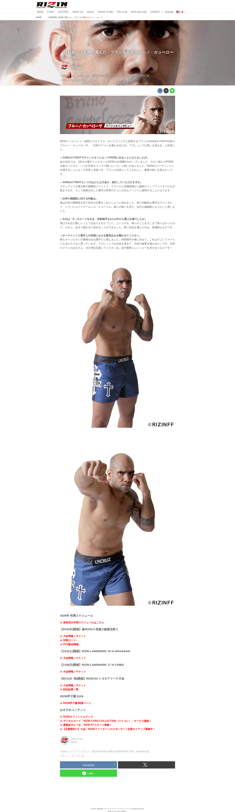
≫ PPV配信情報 (69, 644)
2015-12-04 (77, 65)
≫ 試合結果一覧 (69, 689)
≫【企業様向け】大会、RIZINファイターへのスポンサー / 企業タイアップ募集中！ (108, 729)
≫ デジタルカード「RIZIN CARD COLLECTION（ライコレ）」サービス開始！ (106, 721)
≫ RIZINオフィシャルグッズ (76, 716)
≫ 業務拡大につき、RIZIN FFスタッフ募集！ (86, 725)
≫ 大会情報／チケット (73, 636)
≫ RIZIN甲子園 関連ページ (75, 703)
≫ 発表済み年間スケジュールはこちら (82, 622)
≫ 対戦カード (68, 640)
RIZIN (74, 68)
